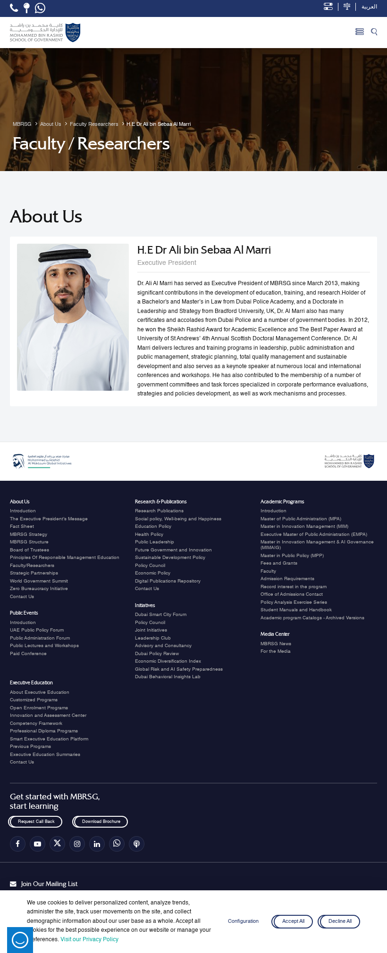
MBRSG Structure (29, 542)
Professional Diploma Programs (44, 731)
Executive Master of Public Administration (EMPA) (314, 534)
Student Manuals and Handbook (296, 610)
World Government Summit (39, 581)
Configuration (243, 921)
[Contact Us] (27, 8)
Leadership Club (153, 638)
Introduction (23, 511)
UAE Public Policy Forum (37, 630)
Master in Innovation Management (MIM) (304, 526)
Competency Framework (36, 723)
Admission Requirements (287, 578)
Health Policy (149, 534)
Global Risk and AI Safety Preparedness (179, 669)
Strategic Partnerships (34, 573)
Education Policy (153, 526)
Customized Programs (34, 700)
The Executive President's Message (49, 519)
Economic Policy (152, 573)
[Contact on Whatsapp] (40, 8)
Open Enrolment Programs (39, 708)
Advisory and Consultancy (163, 645)
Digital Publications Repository (168, 581)
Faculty (268, 571)
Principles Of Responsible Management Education (64, 557)
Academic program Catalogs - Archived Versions (312, 618)
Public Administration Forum (40, 638)
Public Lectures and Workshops (44, 645)
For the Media (276, 651)
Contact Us (22, 596)
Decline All (340, 921)
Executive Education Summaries (45, 754)
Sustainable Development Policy (170, 557)
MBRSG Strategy (28, 534)
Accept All (293, 921)
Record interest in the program (294, 586)
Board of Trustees (29, 550)
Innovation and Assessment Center (48, 715)
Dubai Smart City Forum (160, 614)
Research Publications (159, 511)
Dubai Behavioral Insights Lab (168, 676)
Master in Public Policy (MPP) (292, 555)
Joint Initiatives (151, 630)
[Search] (374, 32)
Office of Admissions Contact (292, 594)
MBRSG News (276, 643)
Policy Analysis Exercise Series (294, 602)
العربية (369, 7)
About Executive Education (39, 692)
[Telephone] (14, 8)
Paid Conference (28, 653)
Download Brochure (101, 822)
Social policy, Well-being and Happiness (178, 519)
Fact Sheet (22, 526)
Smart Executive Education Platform (49, 739)
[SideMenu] (359, 32)
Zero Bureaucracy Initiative (39, 588)
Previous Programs (30, 746)
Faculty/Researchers (32, 565)
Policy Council (150, 565)
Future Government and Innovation (173, 550)
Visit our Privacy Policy (89, 940)
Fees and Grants (279, 563)
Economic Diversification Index (168, 661)
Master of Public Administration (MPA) (301, 519)
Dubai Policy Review (157, 653)
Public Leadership (154, 542)
